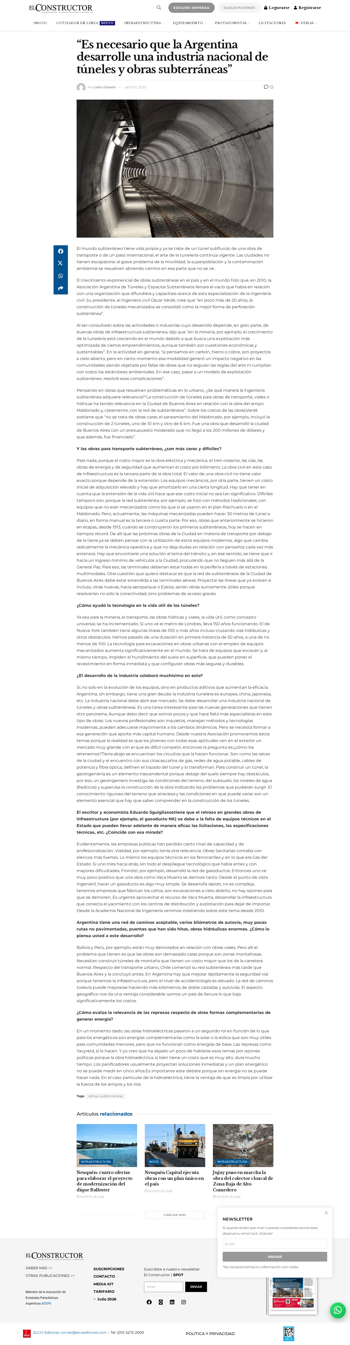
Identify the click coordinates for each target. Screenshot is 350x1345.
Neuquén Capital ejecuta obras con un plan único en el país (174, 1178)
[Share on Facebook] (61, 251)
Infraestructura (142, 23)
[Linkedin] (172, 1302)
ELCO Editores (46, 1332)
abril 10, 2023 (135, 87)
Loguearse (279, 7)
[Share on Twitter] (61, 264)
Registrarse (309, 7)
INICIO (40, 23)
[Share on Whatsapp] (61, 276)
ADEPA (46, 1304)
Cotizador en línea (85, 23)
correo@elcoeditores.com (83, 1332)
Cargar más (175, 1215)
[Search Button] (159, 7)
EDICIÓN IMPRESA (191, 8)
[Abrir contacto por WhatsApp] (338, 1310)
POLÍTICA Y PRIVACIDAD (210, 1333)
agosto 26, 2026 (92, 1197)
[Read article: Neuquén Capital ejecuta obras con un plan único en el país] (175, 1145)
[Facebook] (149, 1302)
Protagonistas (231, 23)
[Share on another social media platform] (61, 288)
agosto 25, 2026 (160, 1191)
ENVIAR (275, 1257)
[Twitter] (161, 1302)
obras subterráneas (106, 1096)
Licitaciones (272, 23)
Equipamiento (188, 23)
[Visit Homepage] (61, 8)
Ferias (307, 23)
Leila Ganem (105, 87)
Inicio (154, 1161)
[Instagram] (184, 1302)
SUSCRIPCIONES (239, 8)
